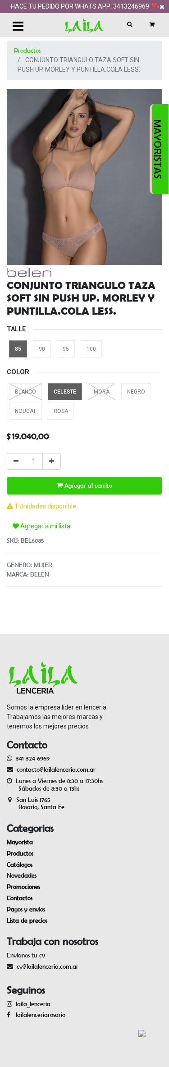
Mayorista (20, 842)
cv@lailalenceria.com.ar (47, 966)
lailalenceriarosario (38, 1014)
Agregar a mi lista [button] (44, 526)
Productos (27, 50)
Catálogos (19, 864)
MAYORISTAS (158, 149)
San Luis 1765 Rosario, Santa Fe (35, 803)
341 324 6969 (33, 758)
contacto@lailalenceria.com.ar (55, 769)
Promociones (23, 886)
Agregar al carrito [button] (87, 485)
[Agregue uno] (51, 461)
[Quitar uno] (16, 461)
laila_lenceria (33, 1003)
